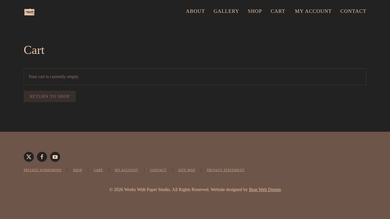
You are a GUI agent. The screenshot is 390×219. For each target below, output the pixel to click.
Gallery (226, 11)
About (195, 11)
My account (313, 11)
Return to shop (50, 96)
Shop (255, 11)
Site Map (186, 170)
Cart (278, 11)
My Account (126, 170)
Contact (353, 11)
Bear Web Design (265, 189)
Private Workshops (42, 170)
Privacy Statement (226, 170)
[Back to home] (29, 11)
